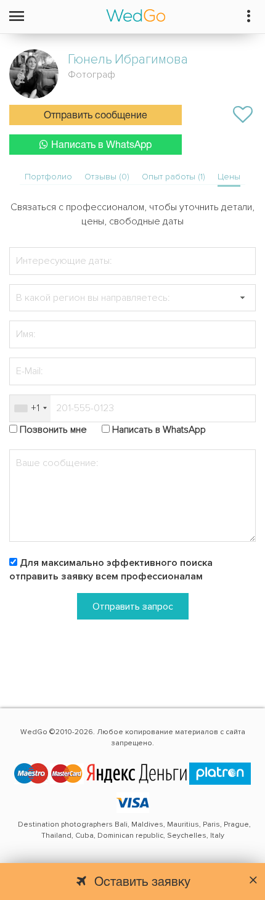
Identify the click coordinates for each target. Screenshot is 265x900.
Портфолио (48, 176)
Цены (229, 176)
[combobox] (30, 408)
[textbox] (132, 298)
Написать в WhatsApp (101, 145)
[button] (242, 298)
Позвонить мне (53, 429)
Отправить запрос (132, 606)
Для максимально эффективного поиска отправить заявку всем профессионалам (111, 570)
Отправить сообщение (95, 116)
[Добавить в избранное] (243, 115)
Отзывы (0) (106, 176)
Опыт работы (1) (173, 176)
